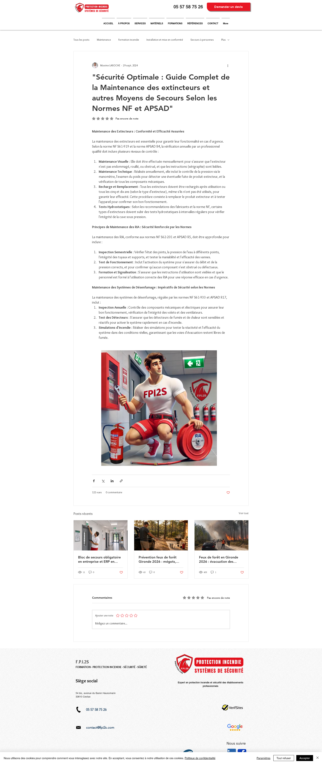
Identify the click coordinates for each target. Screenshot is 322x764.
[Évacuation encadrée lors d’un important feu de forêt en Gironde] (221, 535)
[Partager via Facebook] (94, 481)
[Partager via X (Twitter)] (103, 481)
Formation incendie (128, 39)
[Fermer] (317, 758)
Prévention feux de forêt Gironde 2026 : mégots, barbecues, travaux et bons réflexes (160, 559)
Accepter (304, 758)
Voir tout (244, 513)
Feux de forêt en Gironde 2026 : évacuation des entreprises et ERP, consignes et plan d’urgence (220, 559)
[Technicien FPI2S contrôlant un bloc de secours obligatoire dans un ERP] (100, 535)
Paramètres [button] (263, 758)
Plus (223, 39)
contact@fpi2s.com (100, 727)
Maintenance (104, 39)
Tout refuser (284, 758)
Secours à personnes (202, 39)
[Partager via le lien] (121, 481)
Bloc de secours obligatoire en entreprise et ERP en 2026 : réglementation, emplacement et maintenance (99, 559)
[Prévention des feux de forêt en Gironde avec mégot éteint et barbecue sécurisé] (161, 535)
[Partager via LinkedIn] (112, 481)
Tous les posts (81, 39)
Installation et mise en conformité (164, 39)
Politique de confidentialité (200, 758)
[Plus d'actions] (227, 65)
